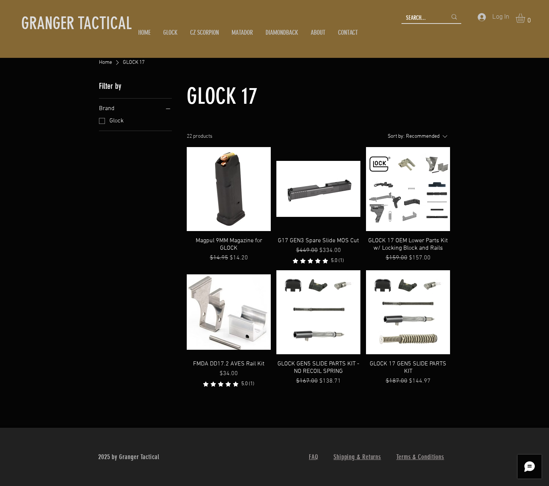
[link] (318, 261)
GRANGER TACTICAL (76, 23)
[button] (526, 18)
